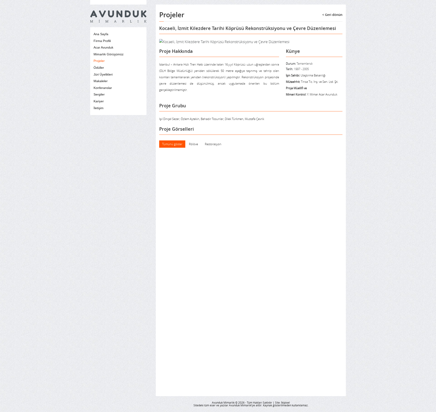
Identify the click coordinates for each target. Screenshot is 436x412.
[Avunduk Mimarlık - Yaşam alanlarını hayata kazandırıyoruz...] (118, 16)
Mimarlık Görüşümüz (109, 54)
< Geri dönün (332, 14)
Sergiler (99, 94)
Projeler (99, 61)
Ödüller (99, 67)
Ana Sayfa (101, 34)
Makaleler (101, 81)
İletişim (99, 108)
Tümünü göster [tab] (172, 144)
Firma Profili (102, 41)
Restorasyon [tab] (213, 144)
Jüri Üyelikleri (103, 74)
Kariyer (99, 101)
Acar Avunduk (103, 47)
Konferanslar (103, 88)
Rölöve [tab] (193, 144)
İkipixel (285, 402)
